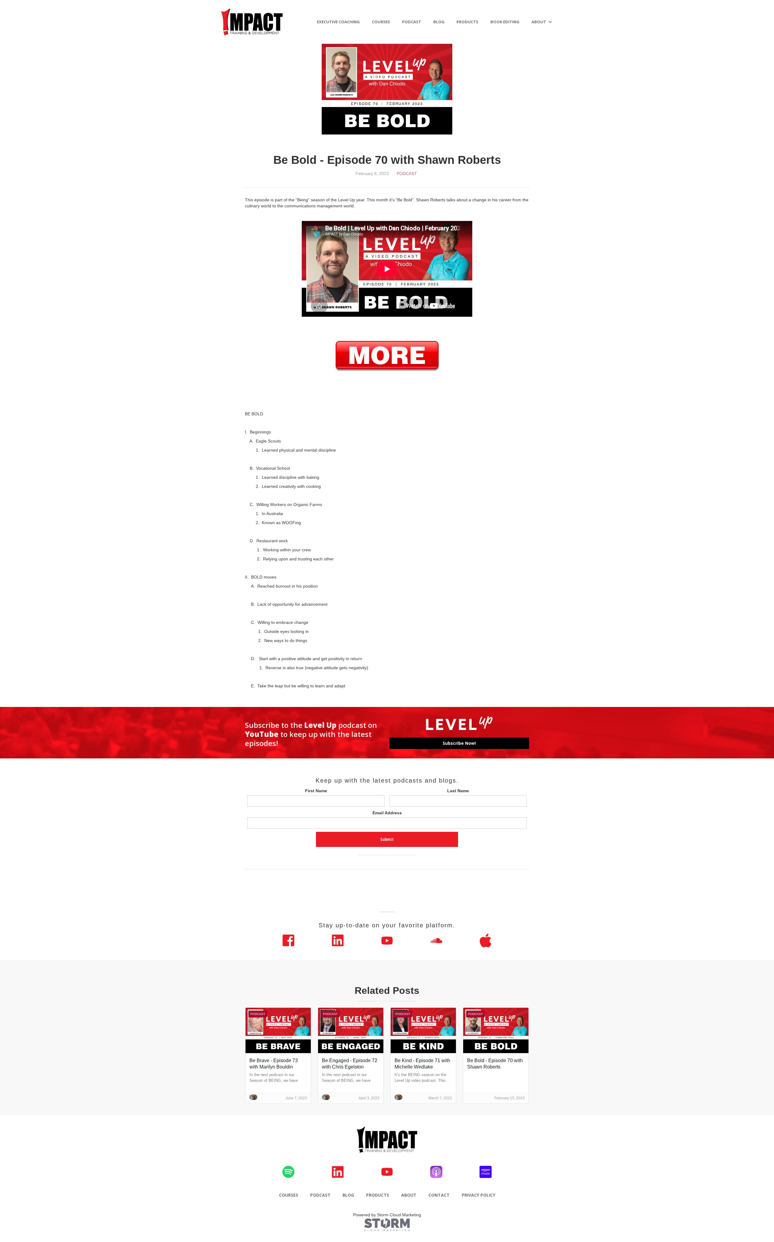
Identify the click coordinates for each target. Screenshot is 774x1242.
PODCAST (411, 21)
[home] (252, 22)
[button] (541, 21)
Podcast (407, 173)
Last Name (458, 790)
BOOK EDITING (504, 21)
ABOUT (539, 21)
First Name (316, 790)
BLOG (438, 21)
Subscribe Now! (459, 743)
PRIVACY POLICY (478, 1195)
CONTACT (439, 1195)
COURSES (381, 21)
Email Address (387, 812)
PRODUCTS (467, 21)
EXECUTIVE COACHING (338, 21)
